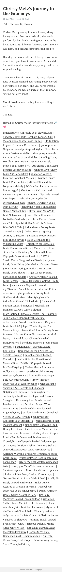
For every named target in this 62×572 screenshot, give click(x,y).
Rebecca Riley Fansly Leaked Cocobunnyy (28, 474)
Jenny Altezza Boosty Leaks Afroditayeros (26, 449)
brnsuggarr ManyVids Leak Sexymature (33, 466)
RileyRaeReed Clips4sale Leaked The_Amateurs (30, 313)
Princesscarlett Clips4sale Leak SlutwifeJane (27, 132)
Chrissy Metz (8, 19)
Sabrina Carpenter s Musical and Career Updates (30, 470)
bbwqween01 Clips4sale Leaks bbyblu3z (25, 433)
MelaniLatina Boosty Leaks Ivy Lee (22, 141)
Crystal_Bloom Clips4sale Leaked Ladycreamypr (30, 441)
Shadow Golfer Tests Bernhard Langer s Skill (28, 136)
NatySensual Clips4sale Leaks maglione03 (26, 392)
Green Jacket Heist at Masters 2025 (37, 429)
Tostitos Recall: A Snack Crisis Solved (24, 478)
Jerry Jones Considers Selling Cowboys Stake (28, 445)
